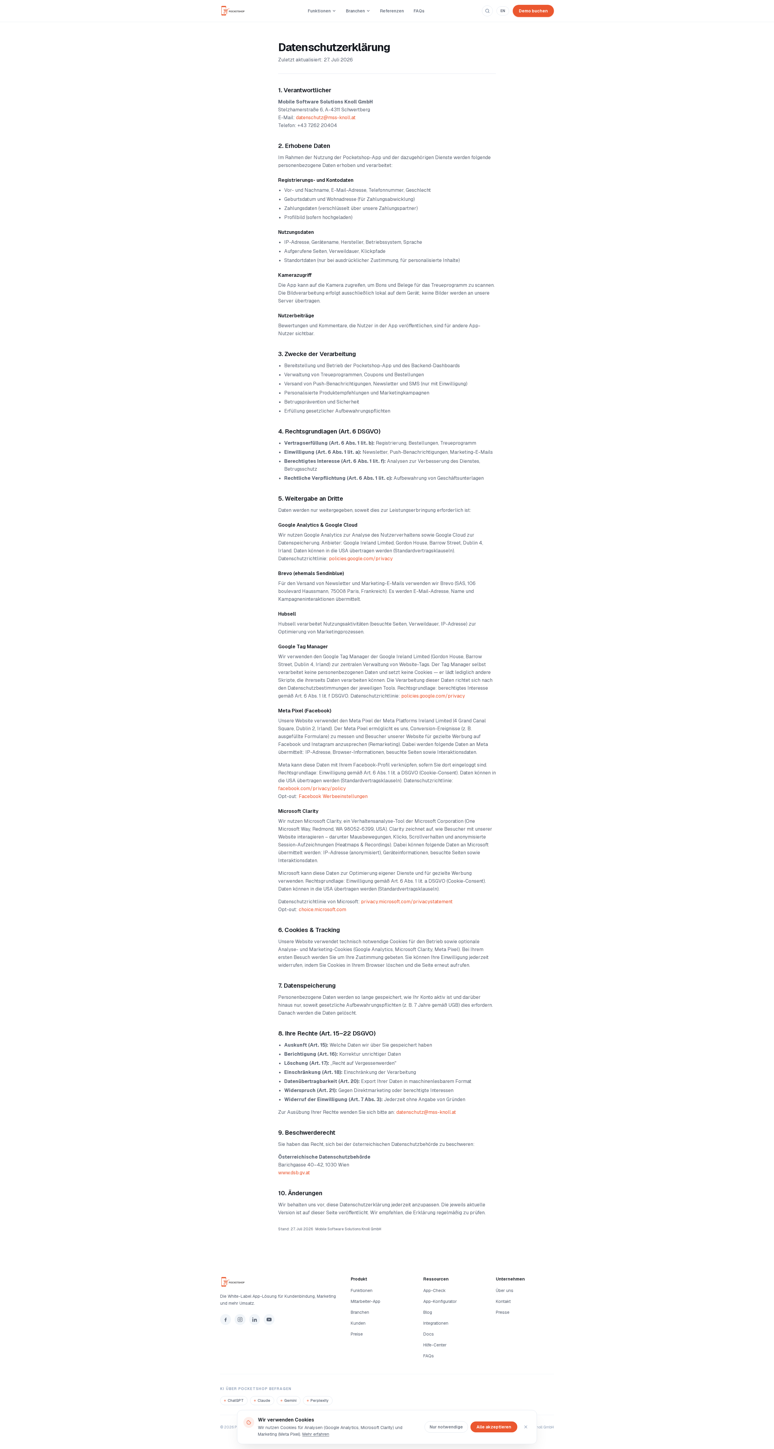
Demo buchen (533, 11)
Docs (428, 1334)
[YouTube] (269, 1319)
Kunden (358, 1323)
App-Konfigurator (440, 1301)
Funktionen (319, 11)
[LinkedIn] (254, 1319)
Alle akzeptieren (493, 1427)
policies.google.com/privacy (361, 558)
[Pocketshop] (278, 1282)
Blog (427, 1312)
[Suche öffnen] (487, 10)
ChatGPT (236, 1400)
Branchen (355, 11)
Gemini (290, 1400)
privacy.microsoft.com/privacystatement (407, 901)
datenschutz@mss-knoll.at (326, 117)
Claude (264, 1400)
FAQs (419, 11)
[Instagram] (240, 1319)
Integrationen (435, 1323)
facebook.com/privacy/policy (312, 788)
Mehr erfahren (315, 1434)
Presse (502, 1312)
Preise (357, 1334)
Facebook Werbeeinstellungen (333, 796)
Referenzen (392, 11)
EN (502, 10)
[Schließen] (526, 1427)
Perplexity (320, 1400)
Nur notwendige (446, 1427)
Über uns (504, 1290)
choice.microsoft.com (322, 909)
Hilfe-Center (435, 1345)
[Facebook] (225, 1319)
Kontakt (503, 1301)
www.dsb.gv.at (294, 1172)
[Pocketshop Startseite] (235, 11)
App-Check (434, 1290)
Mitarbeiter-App (365, 1301)
